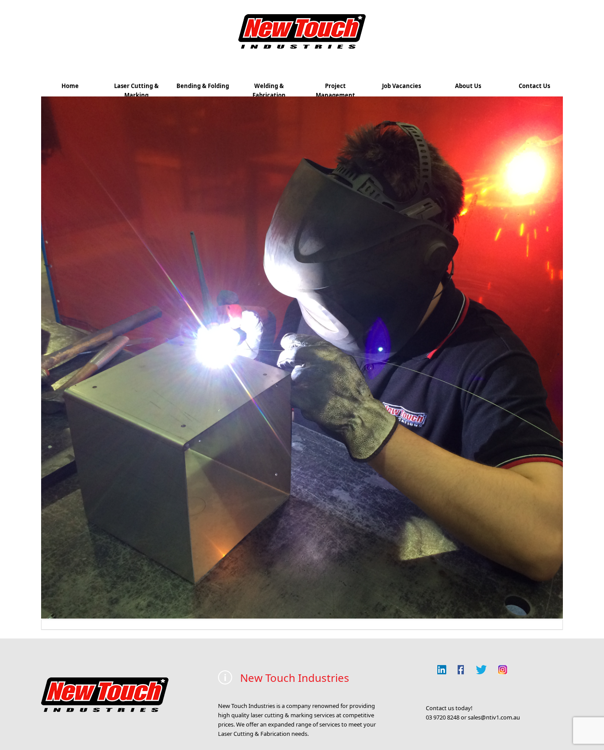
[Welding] (302, 616)
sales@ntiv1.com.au (494, 717)
